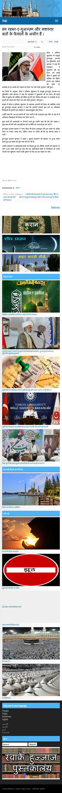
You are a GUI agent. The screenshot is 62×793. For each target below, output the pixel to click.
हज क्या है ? (6, 661)
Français (5, 710)
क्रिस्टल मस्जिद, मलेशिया (11, 507)
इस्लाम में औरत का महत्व (10, 551)
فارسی (5, 723)
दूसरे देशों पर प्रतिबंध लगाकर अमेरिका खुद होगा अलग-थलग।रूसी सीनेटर (26, 389)
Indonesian (6, 716)
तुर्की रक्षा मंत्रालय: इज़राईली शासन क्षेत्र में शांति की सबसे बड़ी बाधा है (25, 426)
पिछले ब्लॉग (7, 276)
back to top (55, 207)
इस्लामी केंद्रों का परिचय (13, 469)
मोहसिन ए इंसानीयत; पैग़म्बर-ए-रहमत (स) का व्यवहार (19, 314)
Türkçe (4, 713)
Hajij (4, 21)
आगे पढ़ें (6, 513)
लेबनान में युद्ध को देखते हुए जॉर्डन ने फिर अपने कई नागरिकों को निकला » (30, 198)
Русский (5, 732)
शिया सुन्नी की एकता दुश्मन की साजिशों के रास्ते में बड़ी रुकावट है (23, 463)
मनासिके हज (6, 697)
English (5, 719)
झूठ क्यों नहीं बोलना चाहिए (10, 587)
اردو (4, 729)
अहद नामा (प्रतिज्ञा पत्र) (10, 624)
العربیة (5, 726)
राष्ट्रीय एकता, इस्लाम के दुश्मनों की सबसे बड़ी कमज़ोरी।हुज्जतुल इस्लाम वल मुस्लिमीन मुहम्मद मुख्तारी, (27, 352)
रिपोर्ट (18, 187)
